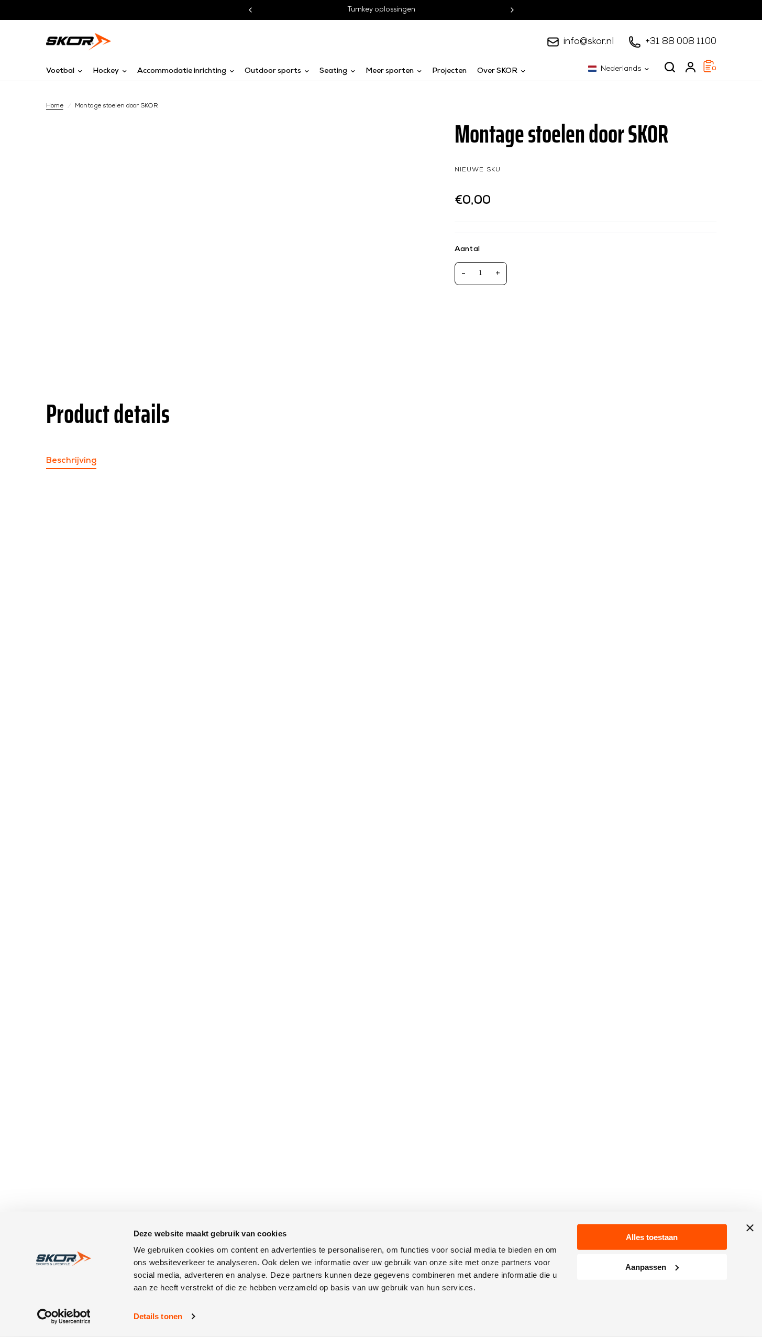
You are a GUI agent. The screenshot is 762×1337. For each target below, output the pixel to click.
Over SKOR (497, 71)
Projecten (449, 71)
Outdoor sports (273, 71)
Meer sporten (390, 71)
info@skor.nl (589, 41)
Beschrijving (71, 460)
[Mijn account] (690, 67)
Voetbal (60, 71)
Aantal (467, 249)
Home (54, 106)
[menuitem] (66, 71)
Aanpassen (645, 1266)
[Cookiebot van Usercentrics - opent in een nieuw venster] (63, 1316)
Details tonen (158, 1316)
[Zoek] (669, 67)
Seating (333, 71)
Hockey (106, 71)
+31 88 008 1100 (680, 41)
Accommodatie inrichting (181, 71)
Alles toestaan (652, 1237)
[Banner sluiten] (750, 1228)
